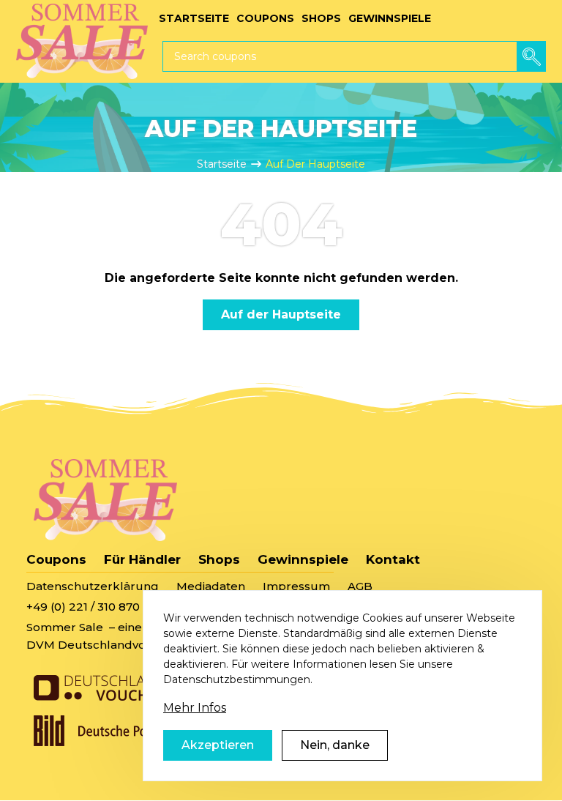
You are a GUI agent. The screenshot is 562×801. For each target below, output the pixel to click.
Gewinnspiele (303, 559)
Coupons (56, 559)
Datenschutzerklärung (92, 586)
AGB (360, 586)
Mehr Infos (194, 708)
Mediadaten (210, 586)
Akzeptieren (217, 745)
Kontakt (393, 559)
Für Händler (142, 559)
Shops (219, 559)
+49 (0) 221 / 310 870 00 (91, 607)
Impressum (296, 586)
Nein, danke (335, 745)
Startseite (222, 164)
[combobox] (354, 56)
